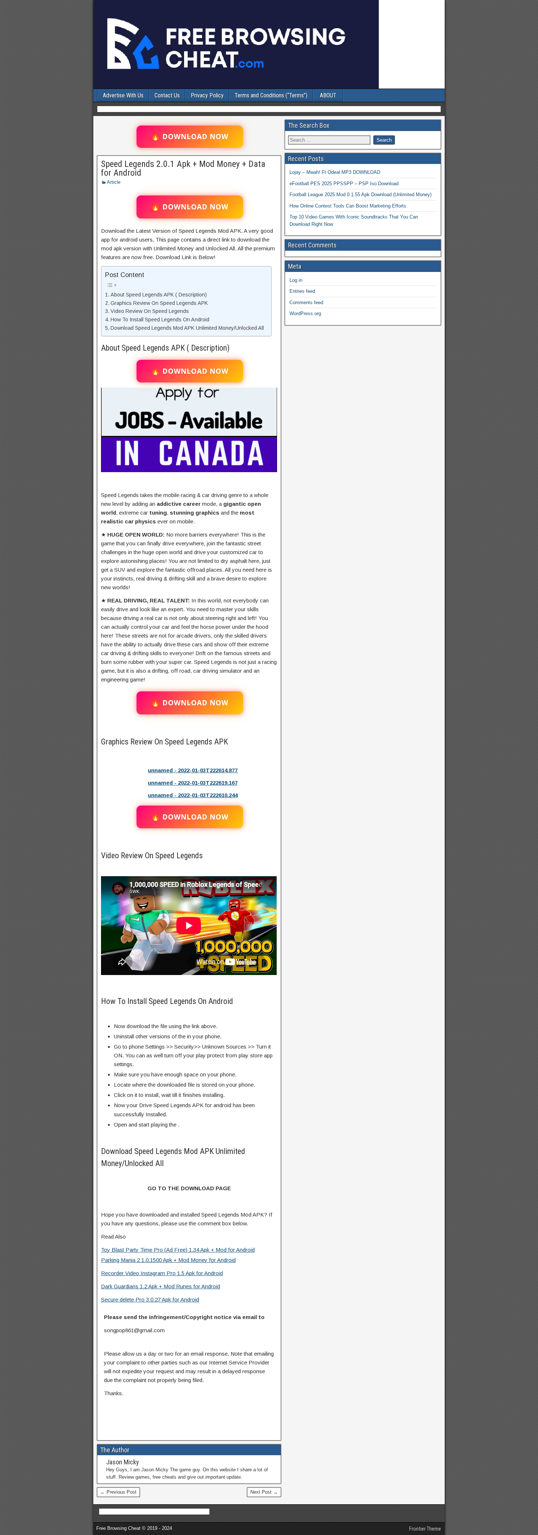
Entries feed (302, 291)
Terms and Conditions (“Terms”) (271, 95)
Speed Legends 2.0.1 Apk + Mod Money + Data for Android (183, 168)
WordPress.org (305, 313)
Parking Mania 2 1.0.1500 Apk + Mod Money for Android (168, 1260)
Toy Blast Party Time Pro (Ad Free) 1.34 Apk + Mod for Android (178, 1250)
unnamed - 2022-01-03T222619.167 (193, 783)
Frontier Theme (425, 1528)
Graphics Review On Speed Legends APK (159, 303)
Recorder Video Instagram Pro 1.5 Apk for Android (162, 1273)
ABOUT (328, 95)
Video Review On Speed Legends (150, 311)
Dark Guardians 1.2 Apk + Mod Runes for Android (160, 1286)
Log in (295, 280)
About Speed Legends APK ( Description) (159, 295)
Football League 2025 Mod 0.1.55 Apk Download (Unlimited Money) (360, 194)
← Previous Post (118, 1492)
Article (113, 182)
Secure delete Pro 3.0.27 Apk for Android (150, 1299)
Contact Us (167, 95)
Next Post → (264, 1492)
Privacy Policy (207, 95)
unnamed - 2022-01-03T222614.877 (193, 770)
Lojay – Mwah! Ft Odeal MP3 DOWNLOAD (334, 172)
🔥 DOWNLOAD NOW (189, 136)
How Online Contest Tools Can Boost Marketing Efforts (347, 206)
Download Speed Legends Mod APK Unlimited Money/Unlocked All (187, 328)
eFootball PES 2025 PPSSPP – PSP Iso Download (344, 183)
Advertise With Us (123, 95)
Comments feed (306, 302)
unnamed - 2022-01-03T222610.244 (193, 795)
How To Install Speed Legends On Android (160, 319)
